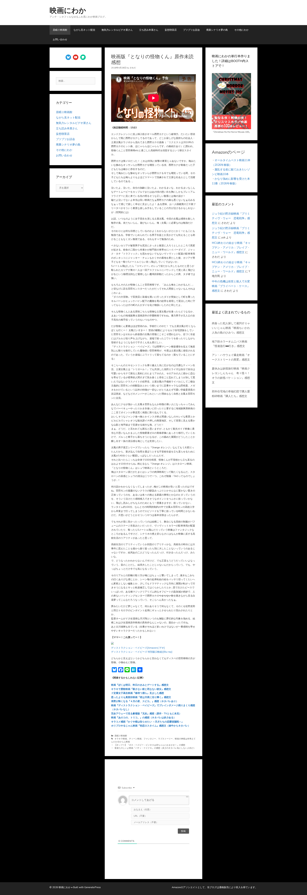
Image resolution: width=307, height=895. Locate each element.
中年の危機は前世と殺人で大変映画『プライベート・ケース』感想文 (231, 286)
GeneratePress (92, 887)
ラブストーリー (165, 738)
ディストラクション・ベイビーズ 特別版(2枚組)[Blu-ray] (141, 651)
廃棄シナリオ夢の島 (217, 29)
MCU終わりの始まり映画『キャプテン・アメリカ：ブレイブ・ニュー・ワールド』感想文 (231, 247)
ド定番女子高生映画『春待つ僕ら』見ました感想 (137, 693)
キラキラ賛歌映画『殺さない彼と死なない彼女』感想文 (141, 689)
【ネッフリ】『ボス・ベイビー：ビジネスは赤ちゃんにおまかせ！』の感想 (149, 745)
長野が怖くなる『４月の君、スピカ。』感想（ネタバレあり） (144, 701)
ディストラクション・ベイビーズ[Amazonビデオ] (138, 647)
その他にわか (241, 29)
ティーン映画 (135, 738)
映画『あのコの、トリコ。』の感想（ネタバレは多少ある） (143, 717)
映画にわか (68, 11)
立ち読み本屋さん (148, 29)
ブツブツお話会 (191, 29)
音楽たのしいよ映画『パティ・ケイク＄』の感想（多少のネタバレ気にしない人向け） (155, 748)
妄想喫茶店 (171, 29)
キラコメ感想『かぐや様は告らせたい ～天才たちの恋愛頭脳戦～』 (147, 721)
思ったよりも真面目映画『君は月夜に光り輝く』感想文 (141, 697)
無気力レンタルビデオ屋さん (117, 29)
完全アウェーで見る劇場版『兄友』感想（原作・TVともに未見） (146, 713)
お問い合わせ (60, 39)
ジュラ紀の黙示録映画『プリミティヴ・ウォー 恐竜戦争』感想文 (231, 218)
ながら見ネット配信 (84, 29)
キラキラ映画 (120, 738)
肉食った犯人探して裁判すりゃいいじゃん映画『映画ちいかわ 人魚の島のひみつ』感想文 (232, 328)
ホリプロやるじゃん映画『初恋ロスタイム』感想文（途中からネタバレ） (150, 725)
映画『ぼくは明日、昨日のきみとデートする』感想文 (140, 685)
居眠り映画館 (60, 29)
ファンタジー (150, 738)
